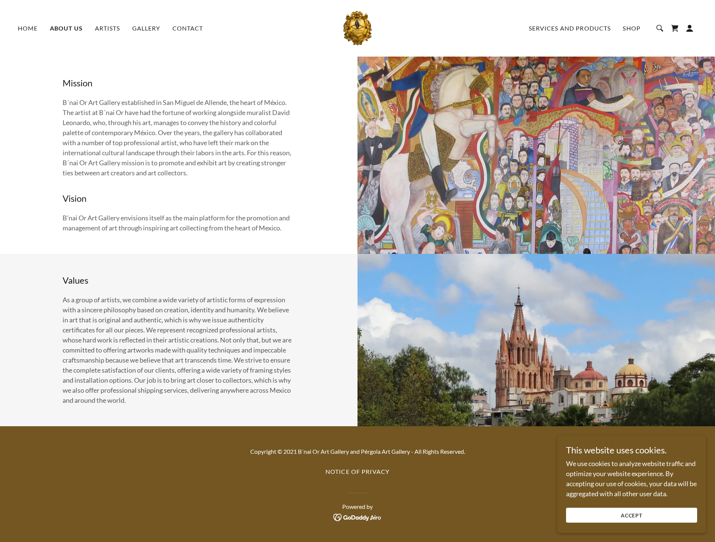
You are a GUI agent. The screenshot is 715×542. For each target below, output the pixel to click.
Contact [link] (187, 28)
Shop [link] (632, 28)
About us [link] (66, 28)
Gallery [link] (146, 28)
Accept (632, 515)
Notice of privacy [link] (357, 471)
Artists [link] (107, 28)
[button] (689, 28)
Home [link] (28, 28)
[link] (357, 27)
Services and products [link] (570, 28)
